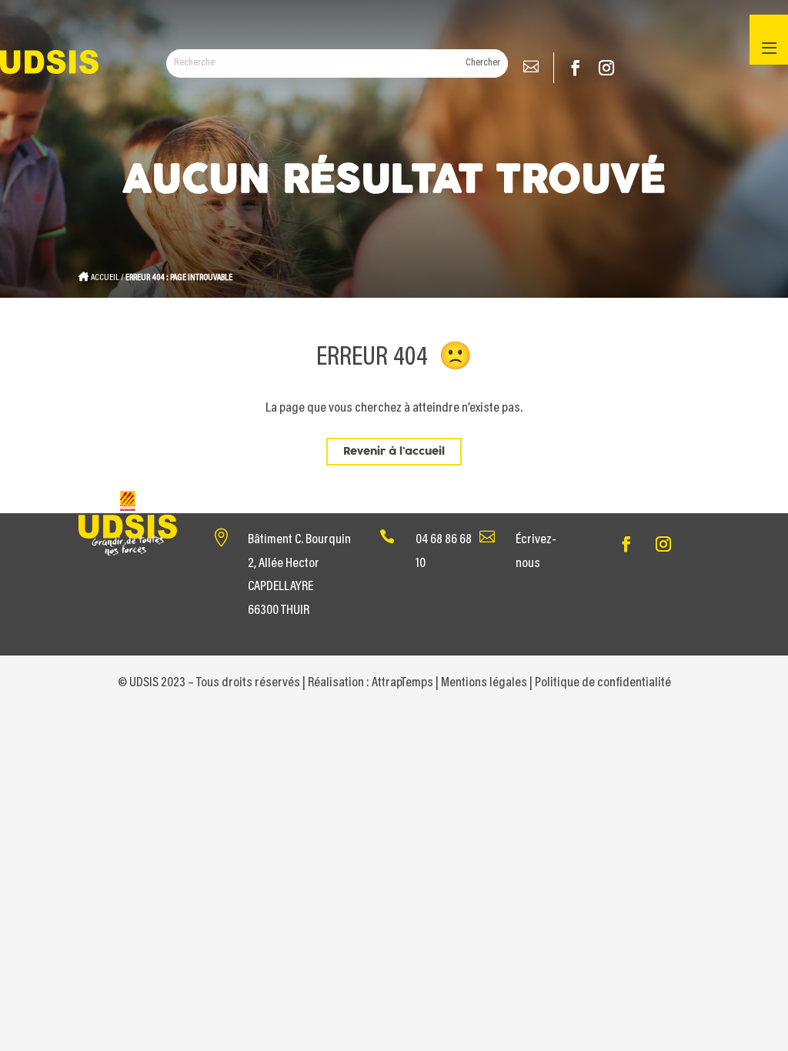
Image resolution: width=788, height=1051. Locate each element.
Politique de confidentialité (603, 683)
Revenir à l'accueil (394, 452)
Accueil (105, 277)
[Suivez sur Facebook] (575, 67)
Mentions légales (484, 683)
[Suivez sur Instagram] (606, 67)
